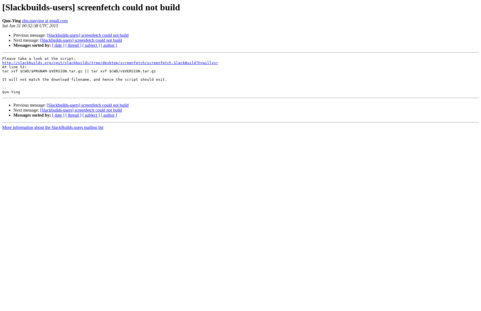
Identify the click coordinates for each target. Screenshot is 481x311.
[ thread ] (73, 45)
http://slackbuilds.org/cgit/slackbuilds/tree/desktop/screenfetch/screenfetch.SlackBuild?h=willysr (110, 63)
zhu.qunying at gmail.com (45, 20)
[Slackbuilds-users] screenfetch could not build (88, 35)
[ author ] (109, 45)
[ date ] (58, 45)
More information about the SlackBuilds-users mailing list (52, 127)
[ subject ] (91, 45)
